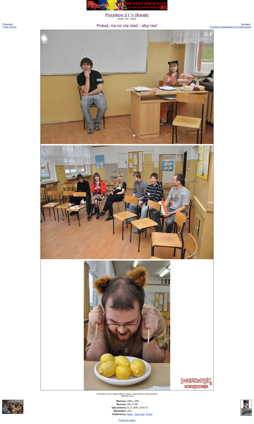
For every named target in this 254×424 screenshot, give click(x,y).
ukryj (131, 396)
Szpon (183, 194)
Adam (99, 80)
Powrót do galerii (127, 420)
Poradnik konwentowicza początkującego (230, 27)
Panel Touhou (9, 27)
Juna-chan (182, 80)
